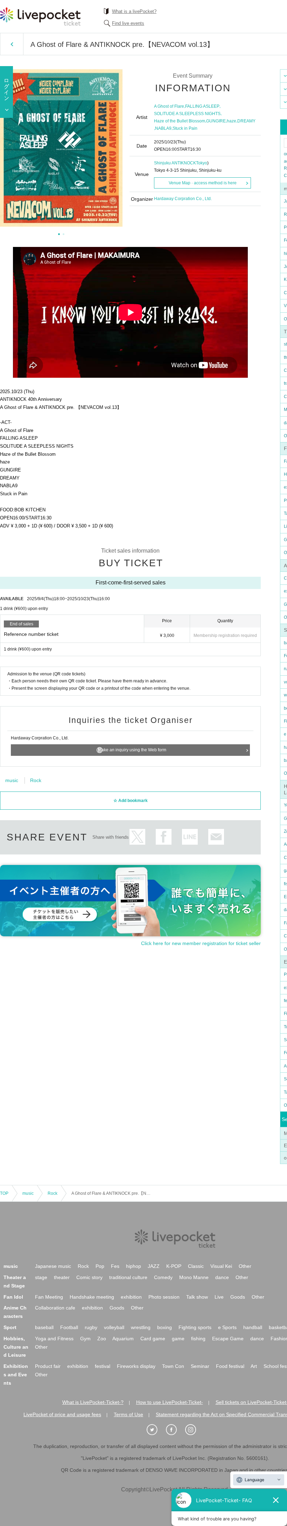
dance (222, 1277)
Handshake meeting (92, 1297)
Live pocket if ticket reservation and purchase (40, 16)
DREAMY (246, 121)
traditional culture (128, 1277)
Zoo (101, 1338)
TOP (4, 1193)
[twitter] (156, 1429)
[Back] (11, 44)
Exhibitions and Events (16, 1374)
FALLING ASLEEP (202, 106)
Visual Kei (221, 1266)
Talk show (197, 1297)
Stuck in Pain (185, 128)
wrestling (140, 1327)
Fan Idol (13, 1297)
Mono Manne (194, 1277)
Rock (35, 780)
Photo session (164, 1297)
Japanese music (53, 1266)
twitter (137, 837)
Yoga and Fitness (54, 1338)
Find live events (128, 23)
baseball (44, 1327)
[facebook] (175, 1429)
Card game (152, 1338)
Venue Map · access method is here (203, 182)
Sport (10, 1327)
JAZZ (154, 1266)
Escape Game (228, 1338)
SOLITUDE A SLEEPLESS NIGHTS (187, 113)
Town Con (173, 1366)
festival (102, 1366)
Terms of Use (128, 1414)
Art (254, 1366)
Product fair (48, 1366)
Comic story (89, 1277)
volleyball (114, 1327)
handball (252, 1327)
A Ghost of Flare (169, 106)
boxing (164, 1327)
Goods (237, 1297)
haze (231, 121)
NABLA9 (163, 128)
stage (41, 1277)
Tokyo (201, 163)
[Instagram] (194, 1429)
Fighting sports (194, 1327)
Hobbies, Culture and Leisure (16, 1347)
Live (219, 1297)
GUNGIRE (216, 121)
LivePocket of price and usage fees (62, 1414)
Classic (196, 1266)
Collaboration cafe (55, 1308)
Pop (100, 1266)
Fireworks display (136, 1366)
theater (62, 1277)
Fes (115, 1266)
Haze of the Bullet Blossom (179, 121)
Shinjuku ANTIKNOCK (175, 163)
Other (245, 1266)
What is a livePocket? (134, 11)
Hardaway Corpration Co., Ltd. (183, 198)
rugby (91, 1327)
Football (69, 1327)
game (178, 1338)
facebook (164, 837)
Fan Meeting (49, 1297)
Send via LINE (190, 837)
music (11, 780)
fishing (198, 1338)
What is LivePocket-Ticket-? (93, 1402)
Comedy (163, 1277)
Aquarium (123, 1338)
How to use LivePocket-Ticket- (169, 1402)
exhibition (131, 1297)
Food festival (230, 1366)
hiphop (133, 1266)
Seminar (200, 1366)
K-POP (173, 1266)
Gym (85, 1338)
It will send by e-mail (216, 837)
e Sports (227, 1327)
